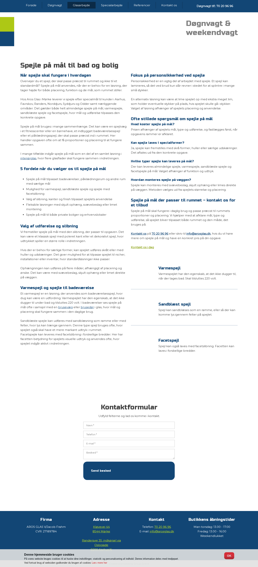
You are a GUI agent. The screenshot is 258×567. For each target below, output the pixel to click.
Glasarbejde (81, 5)
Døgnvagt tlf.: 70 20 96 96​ (215, 6)
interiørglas (28, 158)
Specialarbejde (112, 5)
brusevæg (65, 307)
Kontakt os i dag (142, 247)
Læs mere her (99, 562)
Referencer (142, 5)
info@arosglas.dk (198, 233)
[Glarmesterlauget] (156, 28)
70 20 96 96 (160, 233)
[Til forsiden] (73, 30)
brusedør (87, 307)
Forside (31, 5)
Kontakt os (169, 5)
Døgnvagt (55, 5)
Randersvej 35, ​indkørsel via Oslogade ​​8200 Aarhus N (101, 545)
